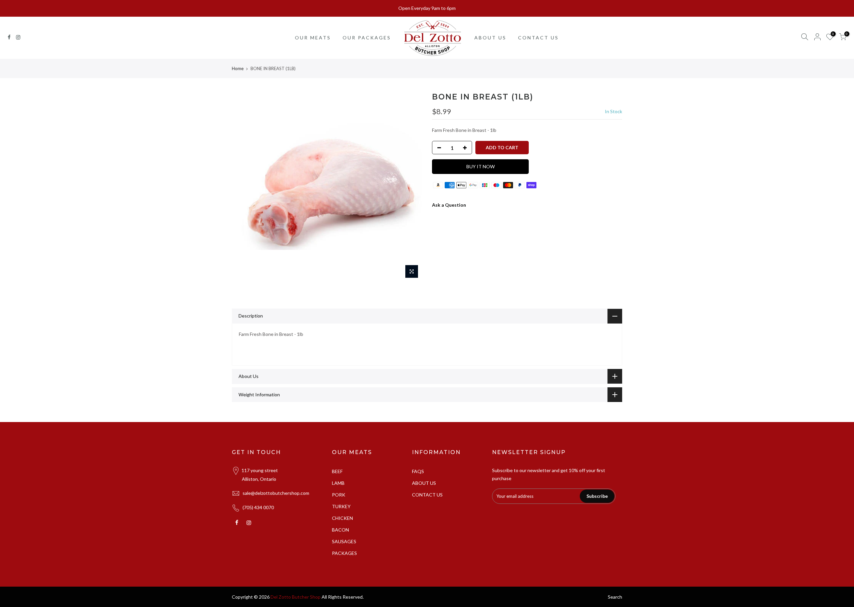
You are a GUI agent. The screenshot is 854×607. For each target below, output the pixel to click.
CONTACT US (538, 37)
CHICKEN (342, 518)
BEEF (337, 471)
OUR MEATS (313, 37)
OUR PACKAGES (367, 37)
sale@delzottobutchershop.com (276, 493)
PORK (338, 494)
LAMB (338, 483)
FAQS (418, 471)
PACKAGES (344, 553)
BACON (340, 530)
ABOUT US (490, 37)
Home (238, 68)
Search (615, 597)
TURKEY (341, 506)
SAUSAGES (344, 541)
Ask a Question (449, 205)
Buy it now (480, 166)
